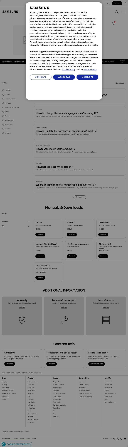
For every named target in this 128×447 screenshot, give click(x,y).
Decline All (87, 77)
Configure (41, 77)
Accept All (64, 77)
